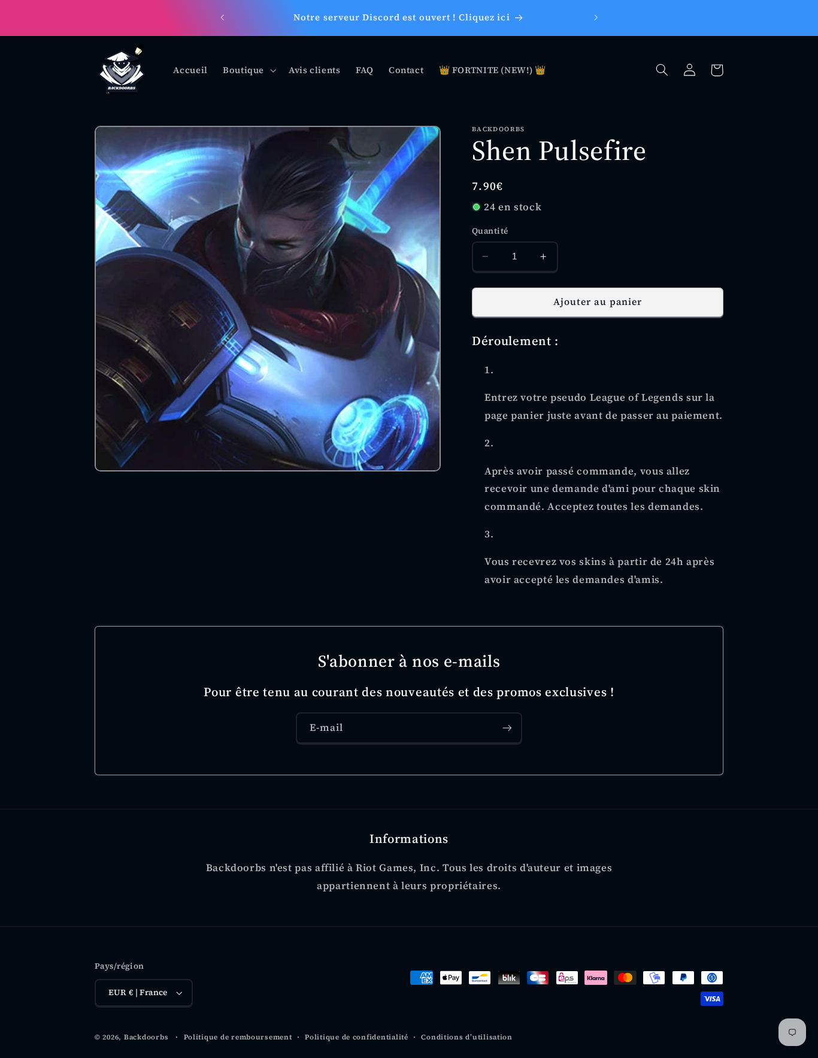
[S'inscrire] (507, 727)
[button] (248, 70)
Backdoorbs (146, 1037)
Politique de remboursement (238, 1037)
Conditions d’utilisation (467, 1037)
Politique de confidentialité (356, 1037)
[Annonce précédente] (222, 18)
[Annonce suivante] (596, 18)
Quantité (490, 231)
